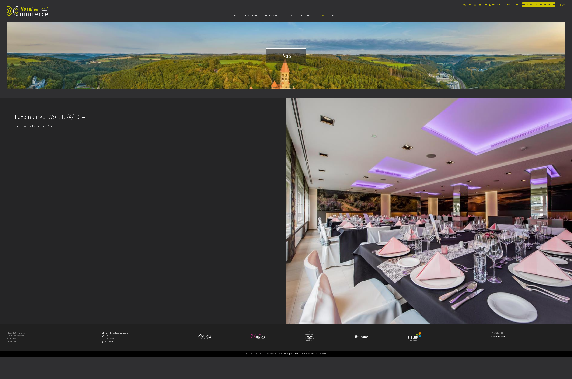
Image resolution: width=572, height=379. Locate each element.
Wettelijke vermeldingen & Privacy (297, 353)
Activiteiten (306, 15)
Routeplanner (110, 341)
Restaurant (251, 15)
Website (315, 353)
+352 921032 (110, 335)
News (321, 15)
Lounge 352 (270, 15)
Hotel (236, 15)
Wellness (288, 15)
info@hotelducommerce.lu (116, 332)
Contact (335, 15)
